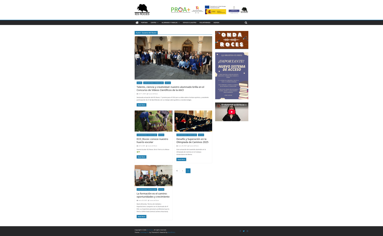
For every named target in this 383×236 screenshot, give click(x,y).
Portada (144, 22)
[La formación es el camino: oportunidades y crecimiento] (153, 175)
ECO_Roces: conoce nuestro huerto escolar (152, 140)
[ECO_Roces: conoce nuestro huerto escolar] (153, 121)
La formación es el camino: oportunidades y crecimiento (153, 195)
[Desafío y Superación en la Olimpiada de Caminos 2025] (193, 121)
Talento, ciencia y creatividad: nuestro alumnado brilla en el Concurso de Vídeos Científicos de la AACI (170, 88)
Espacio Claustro (189, 22)
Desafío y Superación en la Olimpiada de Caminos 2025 (192, 140)
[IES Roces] (137, 22)
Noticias (168, 83)
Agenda (216, 22)
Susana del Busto (153, 94)
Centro (153, 22)
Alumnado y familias (170, 22)
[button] (157, 22)
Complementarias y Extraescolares (153, 83)
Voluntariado (204, 22)
